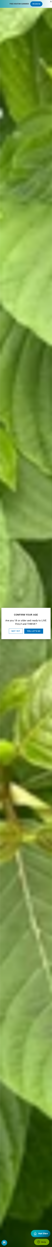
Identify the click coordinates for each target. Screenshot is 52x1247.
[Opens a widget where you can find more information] (41, 1242)
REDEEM (36, 4)
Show (4, 1243)
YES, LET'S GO (33, 631)
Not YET (16, 631)
